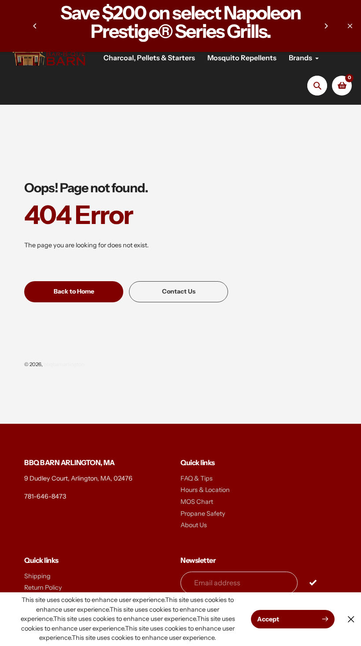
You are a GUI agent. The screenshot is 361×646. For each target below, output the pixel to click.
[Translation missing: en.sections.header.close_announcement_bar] (350, 26)
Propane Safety (202, 514)
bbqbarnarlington (64, 364)
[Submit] (313, 582)
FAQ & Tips (196, 478)
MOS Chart (196, 502)
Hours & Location (205, 490)
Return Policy (43, 587)
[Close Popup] (351, 618)
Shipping (37, 576)
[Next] (325, 26)
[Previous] (35, 26)
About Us (193, 525)
